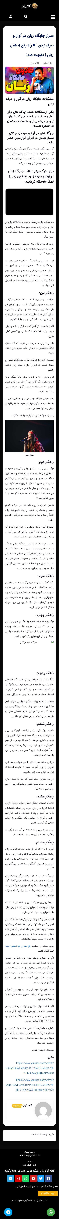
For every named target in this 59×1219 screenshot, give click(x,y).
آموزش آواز (33, 63)
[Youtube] (33, 1178)
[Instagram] (18, 1178)
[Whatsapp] (25, 1178)
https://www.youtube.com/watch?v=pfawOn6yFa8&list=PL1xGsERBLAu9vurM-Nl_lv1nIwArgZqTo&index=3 (30, 1068)
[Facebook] (48, 1178)
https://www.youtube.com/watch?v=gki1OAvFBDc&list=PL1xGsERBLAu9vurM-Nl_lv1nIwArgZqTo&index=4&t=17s (30, 1085)
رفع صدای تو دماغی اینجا (18, 946)
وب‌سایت (17, 1106)
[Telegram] (10, 1178)
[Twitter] (40, 1178)
